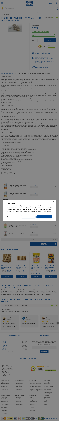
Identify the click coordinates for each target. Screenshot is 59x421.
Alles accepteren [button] (44, 216)
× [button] (53, 201)
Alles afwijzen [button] (28, 216)
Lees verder (21, 213)
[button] (13, 217)
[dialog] (29, 210)
